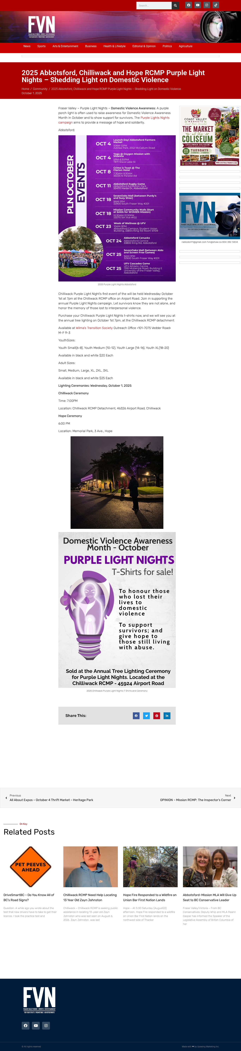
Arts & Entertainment (65, 46)
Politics (167, 46)
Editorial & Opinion (144, 46)
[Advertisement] (133, 26)
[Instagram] (206, 5)
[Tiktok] (216, 5)
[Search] (175, 5)
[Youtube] (197, 5)
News (26, 46)
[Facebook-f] (188, 5)
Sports (41, 46)
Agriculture (185, 46)
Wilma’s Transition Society (94, 328)
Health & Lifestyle (114, 46)
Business (91, 46)
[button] (136, 715)
